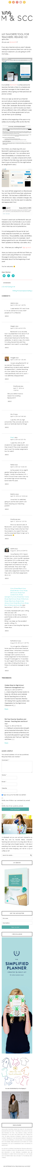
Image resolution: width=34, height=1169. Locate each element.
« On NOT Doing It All (8, 287)
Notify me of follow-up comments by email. (16, 800)
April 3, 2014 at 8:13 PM (18, 328)
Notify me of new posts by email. (12, 806)
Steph (12, 437)
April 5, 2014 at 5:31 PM (18, 439)
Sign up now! (27, 247)
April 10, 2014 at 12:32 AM (19, 496)
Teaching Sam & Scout (23, 1166)
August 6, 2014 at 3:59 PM (18, 551)
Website (4, 788)
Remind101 (13, 42)
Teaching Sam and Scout (17, 18)
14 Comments (7, 282)
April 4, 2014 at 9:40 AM (18, 416)
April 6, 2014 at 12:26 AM (18, 467)
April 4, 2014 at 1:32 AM (18, 360)
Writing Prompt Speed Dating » (22, 291)
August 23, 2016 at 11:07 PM (19, 643)
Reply (7, 316)
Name (4, 775)
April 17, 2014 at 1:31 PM (18, 521)
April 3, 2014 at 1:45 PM (18, 305)
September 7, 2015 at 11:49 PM (15, 607)
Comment (5, 760)
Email (4, 781)
